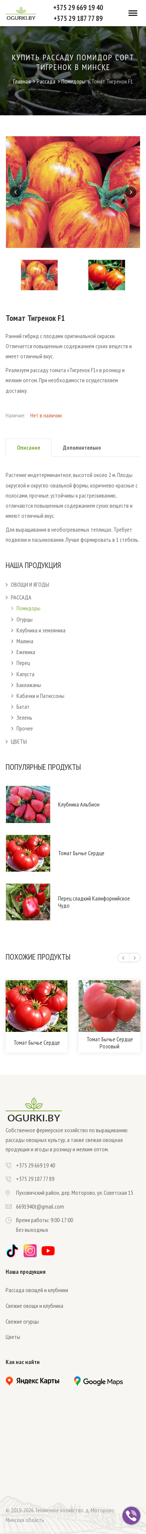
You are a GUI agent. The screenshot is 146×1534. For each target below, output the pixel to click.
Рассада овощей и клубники (37, 1290)
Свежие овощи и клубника (34, 1305)
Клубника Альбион (79, 804)
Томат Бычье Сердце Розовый (109, 1043)
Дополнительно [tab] (82, 447)
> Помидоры (71, 81)
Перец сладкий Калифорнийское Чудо (94, 902)
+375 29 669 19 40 (78, 7)
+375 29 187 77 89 (78, 18)
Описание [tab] (28, 447)
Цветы (13, 1336)
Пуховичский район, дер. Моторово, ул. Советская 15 (74, 1192)
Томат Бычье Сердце (81, 853)
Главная (22, 81)
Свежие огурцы (22, 1321)
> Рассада (44, 81)
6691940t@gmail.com (40, 1206)
